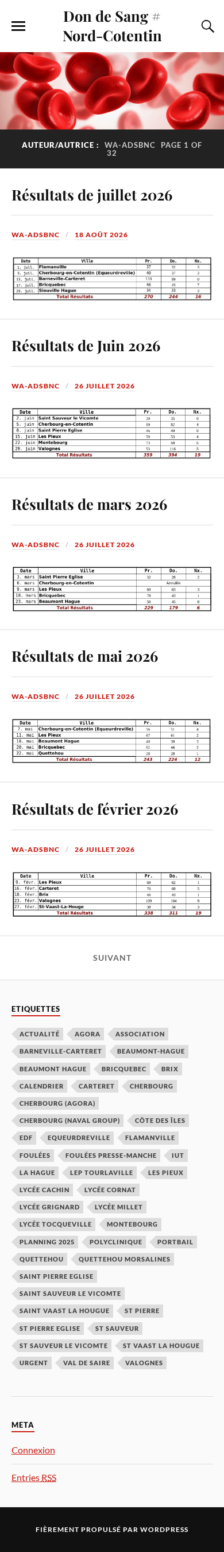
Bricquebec (124, 1068)
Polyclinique (116, 1241)
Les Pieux (166, 1172)
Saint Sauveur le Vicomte (70, 1293)
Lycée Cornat (110, 1189)
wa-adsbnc (35, 234)
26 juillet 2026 (105, 386)
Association (140, 1034)
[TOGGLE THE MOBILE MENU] (18, 26)
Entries (33, 1477)
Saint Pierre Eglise (57, 1276)
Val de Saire (86, 1362)
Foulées (35, 1155)
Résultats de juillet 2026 (91, 194)
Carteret (97, 1086)
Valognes (144, 1362)
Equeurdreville (79, 1137)
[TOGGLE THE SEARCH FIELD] (206, 26)
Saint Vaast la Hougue (65, 1310)
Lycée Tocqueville (56, 1224)
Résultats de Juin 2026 (85, 345)
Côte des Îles (160, 1120)
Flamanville (150, 1137)
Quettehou (42, 1259)
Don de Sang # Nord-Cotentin (112, 25)
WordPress (164, 1529)
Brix (170, 1068)
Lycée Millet (119, 1207)
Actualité (40, 1034)
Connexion (33, 1449)
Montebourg (132, 1224)
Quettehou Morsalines (125, 1259)
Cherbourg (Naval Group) (70, 1120)
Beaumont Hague (53, 1068)
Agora (88, 1034)
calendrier (42, 1086)
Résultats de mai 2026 (84, 655)
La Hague (37, 1172)
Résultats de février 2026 (94, 808)
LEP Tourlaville (101, 1172)
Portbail (175, 1241)
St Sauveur (117, 1328)
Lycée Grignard (50, 1207)
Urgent (34, 1362)
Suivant (112, 957)
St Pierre (142, 1310)
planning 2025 (47, 1241)
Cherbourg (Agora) (57, 1103)
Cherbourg (151, 1086)
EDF (26, 1137)
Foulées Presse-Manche (111, 1155)
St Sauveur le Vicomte (64, 1345)
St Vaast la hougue (161, 1345)
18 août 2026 (101, 234)
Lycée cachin (44, 1189)
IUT (178, 1155)
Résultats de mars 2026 (89, 503)
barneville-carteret (61, 1051)
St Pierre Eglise (50, 1328)
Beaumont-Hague (151, 1051)
